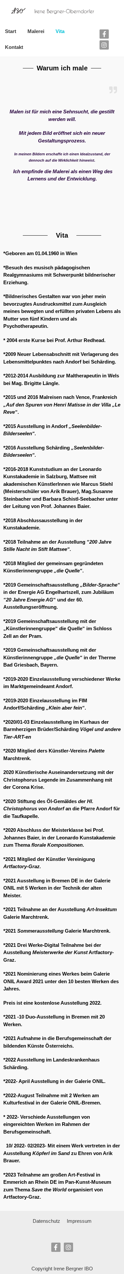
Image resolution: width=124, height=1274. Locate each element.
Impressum (79, 1221)
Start (10, 31)
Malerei (35, 31)
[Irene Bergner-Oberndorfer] (50, 11)
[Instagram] (104, 45)
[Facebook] (104, 34)
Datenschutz (46, 1221)
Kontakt (14, 47)
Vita (60, 31)
